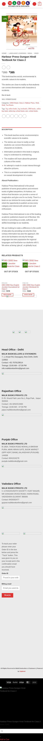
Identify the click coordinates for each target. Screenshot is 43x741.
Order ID (5, 573)
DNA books (32, 109)
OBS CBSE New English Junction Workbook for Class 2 (31, 287)
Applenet (22, 671)
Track (7, 595)
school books (33, 111)
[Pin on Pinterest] (20, 116)
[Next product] (4, 67)
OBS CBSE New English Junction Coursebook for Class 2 (10, 287)
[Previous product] (8, 67)
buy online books (11, 109)
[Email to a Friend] (16, 116)
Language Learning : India (20, 53)
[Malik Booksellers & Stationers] (19, 4)
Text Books (10, 105)
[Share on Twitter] (12, 116)
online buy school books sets (18, 111)
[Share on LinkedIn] (24, 116)
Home (4, 53)
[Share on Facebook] (8, 116)
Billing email (6, 584)
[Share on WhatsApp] (4, 116)
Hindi (36, 53)
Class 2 (21, 103)
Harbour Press (30, 103)
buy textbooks (22, 109)
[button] (4, 4)
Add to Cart (4, 739)
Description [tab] (7, 129)
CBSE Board (14, 103)
